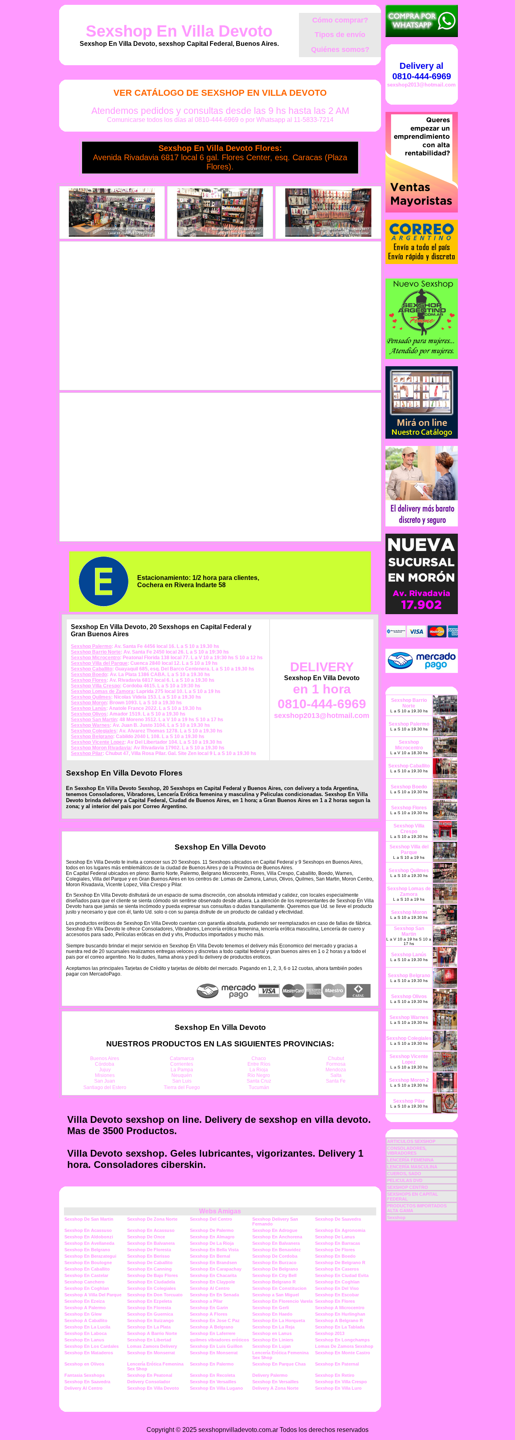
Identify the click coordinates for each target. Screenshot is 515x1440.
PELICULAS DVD (404, 1180)
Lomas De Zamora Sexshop (344, 1346)
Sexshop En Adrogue (274, 1230)
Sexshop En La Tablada (340, 1326)
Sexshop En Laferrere (212, 1333)
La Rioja (258, 1070)
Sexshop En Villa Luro (338, 1388)
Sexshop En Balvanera (151, 1243)
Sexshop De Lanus (335, 1236)
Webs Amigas (220, 1211)
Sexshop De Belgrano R (340, 1262)
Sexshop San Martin (94, 719)
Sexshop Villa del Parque (99, 663)
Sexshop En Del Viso (337, 1288)
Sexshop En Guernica (150, 1314)
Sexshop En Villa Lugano (216, 1388)
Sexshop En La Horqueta (278, 1320)
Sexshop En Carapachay (215, 1269)
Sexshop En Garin (209, 1307)
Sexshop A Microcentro (340, 1307)
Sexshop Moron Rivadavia (101, 748)
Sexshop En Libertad (149, 1339)
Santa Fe (336, 1081)
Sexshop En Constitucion (279, 1288)
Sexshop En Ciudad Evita (342, 1275)
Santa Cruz (259, 1081)
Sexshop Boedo (89, 674)
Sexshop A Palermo (85, 1307)
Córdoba (104, 1064)
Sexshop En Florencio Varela (282, 1301)
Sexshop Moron (89, 703)
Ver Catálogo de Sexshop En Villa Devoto (220, 93)
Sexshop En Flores (335, 1301)
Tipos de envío (340, 35)
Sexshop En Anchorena (277, 1236)
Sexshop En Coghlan (337, 1281)
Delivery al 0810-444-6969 (421, 71)
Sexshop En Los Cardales (91, 1346)
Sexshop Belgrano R (274, 1281)
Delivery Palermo (270, 1375)
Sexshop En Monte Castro (342, 1352)
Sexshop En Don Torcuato (155, 1294)
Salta (336, 1075)
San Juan (104, 1081)
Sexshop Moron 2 (409, 1080)
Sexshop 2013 (329, 1333)
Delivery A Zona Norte (275, 1388)
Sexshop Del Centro (211, 1219)
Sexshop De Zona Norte (152, 1219)
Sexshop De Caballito (150, 1262)
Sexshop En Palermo (212, 1364)
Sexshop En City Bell (274, 1275)
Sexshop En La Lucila (87, 1326)
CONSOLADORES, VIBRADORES (406, 1150)
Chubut (336, 1058)
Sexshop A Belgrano (211, 1326)
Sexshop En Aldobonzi (88, 1236)
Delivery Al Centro (83, 1388)
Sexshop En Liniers (272, 1339)
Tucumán (259, 1087)
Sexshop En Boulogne (88, 1262)
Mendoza (335, 1070)
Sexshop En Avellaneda (89, 1243)
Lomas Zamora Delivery (152, 1346)
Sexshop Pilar (87, 753)
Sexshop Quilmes (91, 697)
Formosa (336, 1064)
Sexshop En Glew (83, 1314)
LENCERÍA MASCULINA (412, 1166)
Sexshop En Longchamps (342, 1339)
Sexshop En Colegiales (151, 1288)
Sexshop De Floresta (149, 1249)
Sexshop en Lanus (272, 1333)
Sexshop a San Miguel (275, 1294)
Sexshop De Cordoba (274, 1256)
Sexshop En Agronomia (340, 1230)
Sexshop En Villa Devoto (179, 31)
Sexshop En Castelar (86, 1275)
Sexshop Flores (89, 680)
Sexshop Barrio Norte (96, 652)
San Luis (182, 1081)
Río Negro (258, 1075)
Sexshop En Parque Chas (279, 1364)
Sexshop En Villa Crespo (341, 1381)
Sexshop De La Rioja (212, 1243)
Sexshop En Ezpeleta (149, 1301)
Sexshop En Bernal (210, 1256)
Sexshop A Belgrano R (339, 1320)
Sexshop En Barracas (337, 1243)
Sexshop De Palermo (212, 1230)
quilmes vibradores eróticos (219, 1339)
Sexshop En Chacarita (213, 1275)
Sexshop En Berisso (148, 1256)
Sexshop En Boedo (335, 1256)
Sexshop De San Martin (88, 1219)
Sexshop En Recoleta (212, 1375)
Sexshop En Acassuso (88, 1230)
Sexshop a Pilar (206, 1301)
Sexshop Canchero (84, 1281)
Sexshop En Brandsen (213, 1262)
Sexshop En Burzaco (274, 1262)
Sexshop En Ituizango (150, 1320)
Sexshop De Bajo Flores (152, 1275)
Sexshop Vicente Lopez (97, 742)
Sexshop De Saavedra (338, 1219)
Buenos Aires (104, 1058)
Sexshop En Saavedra (87, 1381)
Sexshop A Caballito (85, 1320)
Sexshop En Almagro (212, 1236)
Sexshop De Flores (335, 1249)
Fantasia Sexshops (84, 1375)
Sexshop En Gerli (270, 1307)
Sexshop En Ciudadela (151, 1281)
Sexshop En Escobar (337, 1294)
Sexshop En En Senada (214, 1294)
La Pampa (182, 1070)
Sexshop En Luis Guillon (216, 1346)
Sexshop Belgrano (92, 736)
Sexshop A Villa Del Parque (93, 1294)
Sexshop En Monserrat (151, 1352)
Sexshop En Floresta (149, 1307)
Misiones (105, 1075)
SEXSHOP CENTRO (407, 1187)
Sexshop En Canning (149, 1269)
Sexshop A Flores (208, 1314)
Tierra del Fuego (182, 1087)
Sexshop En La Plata (149, 1326)
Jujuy (105, 1070)
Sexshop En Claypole (212, 1281)
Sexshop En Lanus (84, 1339)
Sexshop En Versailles (213, 1381)
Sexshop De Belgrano (275, 1269)
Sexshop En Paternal (337, 1364)
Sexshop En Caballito (87, 1269)
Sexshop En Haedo (272, 1314)
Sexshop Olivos (89, 714)
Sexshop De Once (146, 1236)
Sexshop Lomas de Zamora (102, 691)
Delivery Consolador (148, 1381)
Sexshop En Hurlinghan (340, 1314)
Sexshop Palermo (91, 646)
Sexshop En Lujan (271, 1346)
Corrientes (181, 1064)
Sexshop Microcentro (95, 657)
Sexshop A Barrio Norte (152, 1333)
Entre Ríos (258, 1064)
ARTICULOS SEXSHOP (411, 1141)
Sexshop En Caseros (337, 1269)
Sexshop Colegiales (93, 731)
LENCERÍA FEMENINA (410, 1159)
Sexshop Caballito (91, 669)
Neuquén (181, 1075)
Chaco (258, 1058)
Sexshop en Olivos (84, 1364)
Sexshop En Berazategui (90, 1256)
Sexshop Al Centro (210, 1288)
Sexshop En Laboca (85, 1333)
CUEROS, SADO (404, 1173)
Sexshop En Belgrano (87, 1249)
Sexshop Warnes (90, 725)
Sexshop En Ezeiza (84, 1301)
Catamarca (182, 1058)
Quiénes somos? (340, 49)
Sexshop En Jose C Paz (215, 1320)
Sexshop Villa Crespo (95, 686)
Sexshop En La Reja (273, 1326)
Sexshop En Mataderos (88, 1352)
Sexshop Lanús (88, 708)
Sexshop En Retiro (334, 1375)
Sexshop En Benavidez (276, 1249)
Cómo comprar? (340, 20)
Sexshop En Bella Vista (214, 1249)
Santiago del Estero (104, 1087)
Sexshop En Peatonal (149, 1375)
